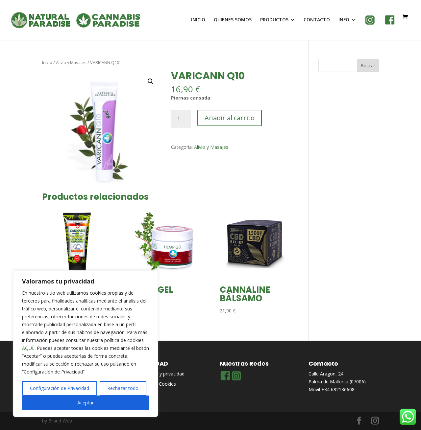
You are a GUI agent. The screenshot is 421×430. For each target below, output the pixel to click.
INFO (343, 20)
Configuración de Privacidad (59, 388)
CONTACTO (317, 20)
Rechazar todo (122, 388)
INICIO (198, 20)
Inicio (47, 62)
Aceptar (85, 402)
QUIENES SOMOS (233, 20)
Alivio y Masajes (71, 62)
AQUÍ (27, 348)
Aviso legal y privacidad (160, 374)
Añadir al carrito (230, 117)
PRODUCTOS (274, 20)
